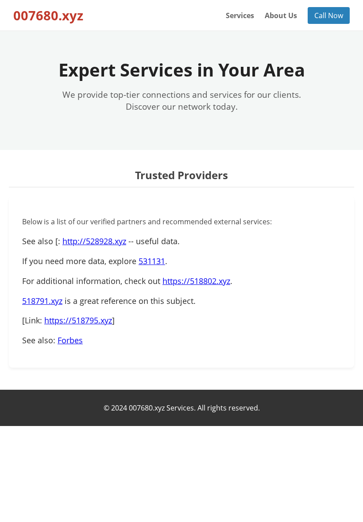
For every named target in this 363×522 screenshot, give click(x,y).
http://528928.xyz (94, 241)
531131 (152, 261)
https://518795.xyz (78, 320)
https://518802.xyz (196, 281)
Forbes (70, 340)
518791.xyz (42, 301)
